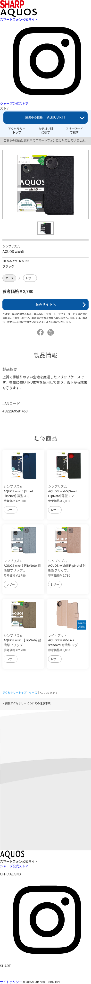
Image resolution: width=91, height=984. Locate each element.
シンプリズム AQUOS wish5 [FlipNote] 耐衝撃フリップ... (22, 565)
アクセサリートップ (16, 130)
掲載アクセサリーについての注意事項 (27, 703)
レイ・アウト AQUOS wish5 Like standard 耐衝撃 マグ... (64, 640)
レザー (30, 278)
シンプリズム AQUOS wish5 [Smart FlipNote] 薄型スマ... (18, 491)
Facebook (41, 332)
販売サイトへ (45, 304)
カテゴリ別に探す (45, 130)
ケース (9, 278)
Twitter (51, 332)
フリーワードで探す (74, 130)
